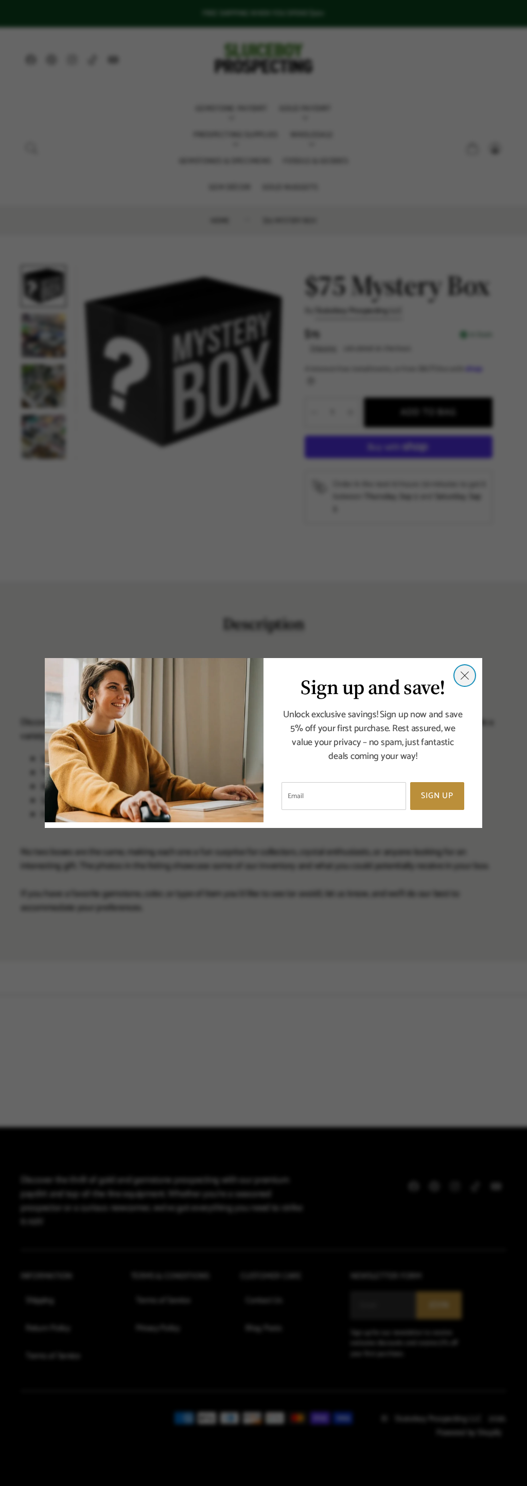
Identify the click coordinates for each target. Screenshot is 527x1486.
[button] (464, 675)
